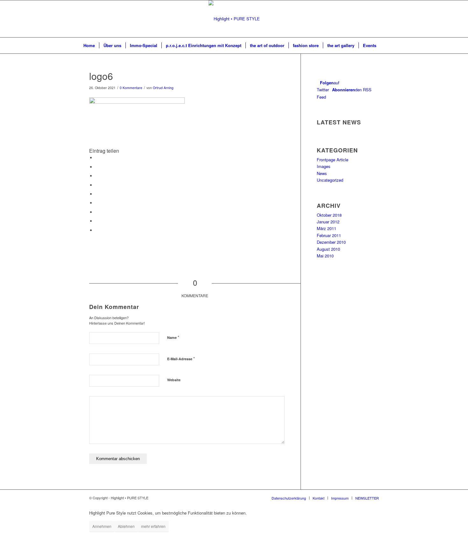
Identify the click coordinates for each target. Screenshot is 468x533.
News (322, 173)
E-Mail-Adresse (181, 358)
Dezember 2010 (331, 242)
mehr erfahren (153, 526)
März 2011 (326, 228)
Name (173, 337)
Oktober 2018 (329, 215)
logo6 (101, 76)
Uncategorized (330, 180)
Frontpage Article (332, 160)
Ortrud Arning (163, 87)
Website (174, 379)
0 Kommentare (131, 87)
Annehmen (101, 526)
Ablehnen (126, 526)
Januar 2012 (328, 222)
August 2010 (328, 249)
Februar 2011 (329, 235)
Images (323, 166)
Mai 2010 (325, 256)
